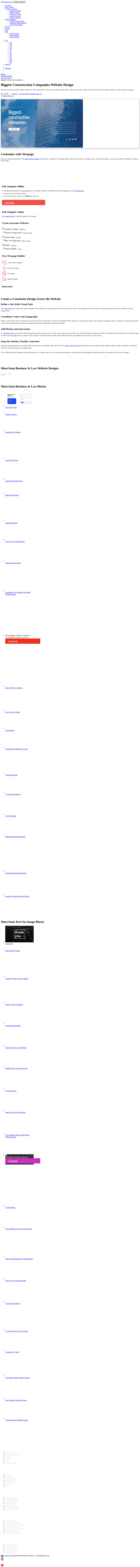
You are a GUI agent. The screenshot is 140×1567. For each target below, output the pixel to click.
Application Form (11, 523)
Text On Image (24, 94)
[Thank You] (19, 942)
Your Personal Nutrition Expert (16, 1400)
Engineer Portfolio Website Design (17, 896)
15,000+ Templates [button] (11, 9)
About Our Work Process (14, 481)
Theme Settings (8, 308)
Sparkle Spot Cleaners (13, 432)
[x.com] (2, 1563)
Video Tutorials (14, 33)
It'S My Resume (10, 816)
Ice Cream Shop (10, 1091)
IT (10, 50)
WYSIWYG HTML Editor (14, 1529)
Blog (6, 30)
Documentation (14, 35)
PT (11, 56)
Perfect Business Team (13, 563)
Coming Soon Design (12, 1303)
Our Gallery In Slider (12, 712)
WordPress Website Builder (18, 23)
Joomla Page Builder (16, 25)
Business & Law (36, 94)
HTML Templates (15, 18)
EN (11, 43)
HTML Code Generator (13, 1533)
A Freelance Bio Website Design (16, 1420)
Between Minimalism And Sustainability (19, 1259)
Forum (7, 1484)
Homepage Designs (12, 1550)
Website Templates (15, 11)
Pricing (7, 26)
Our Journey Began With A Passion (17, 1378)
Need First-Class (11, 407)
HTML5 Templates (12, 1507)
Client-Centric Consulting (14, 1005)
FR (11, 49)
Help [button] (6, 32)
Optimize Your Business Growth (16, 749)
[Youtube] (2, 1560)
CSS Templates (10, 1503)
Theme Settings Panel (71, 345)
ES (11, 52)
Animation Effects (9, 333)
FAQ (7, 1474)
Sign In (7, 64)
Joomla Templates (15, 16)
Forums (7, 28)
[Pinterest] (2, 1566)
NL (11, 47)
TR (11, 58)
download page (79, 191)
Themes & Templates (12, 1492)
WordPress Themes (15, 14)
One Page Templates (12, 1509)
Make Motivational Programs (15, 837)
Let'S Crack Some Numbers (15, 541)
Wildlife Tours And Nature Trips (16, 1068)
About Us (8, 1457)
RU (11, 60)
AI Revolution (10, 1207)
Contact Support (15, 37)
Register (8, 68)
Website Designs (15, 12)
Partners (8, 1459)
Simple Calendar (11, 414)
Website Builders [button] (10, 19)
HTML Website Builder (17, 21)
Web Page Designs (11, 1546)
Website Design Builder (31, 159)
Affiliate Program (11, 1480)
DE (11, 45)
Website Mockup (11, 1552)
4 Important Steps (11, 775)
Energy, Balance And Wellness (16, 1048)
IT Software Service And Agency (16, 1331)
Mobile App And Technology (15, 1112)
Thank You (9, 944)
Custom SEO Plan (11, 460)
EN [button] (6, 41)
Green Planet (9, 730)
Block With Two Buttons (14, 688)
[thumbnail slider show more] (2, 375)
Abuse (7, 1461)
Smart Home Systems (12, 951)
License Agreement (12, 1455)
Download (8, 5)
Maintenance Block (12, 495)
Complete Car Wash (12, 1352)
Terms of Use (10, 1451)
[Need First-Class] (19, 405)
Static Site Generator (12, 1531)
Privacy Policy (10, 1453)
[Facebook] (2, 1557)
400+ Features (9, 7)
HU (11, 62)
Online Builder (9, 216)
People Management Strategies (15, 873)
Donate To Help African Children (16, 979)
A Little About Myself (12, 794)
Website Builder (10, 1521)
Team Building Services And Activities (18, 1229)
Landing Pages (10, 1548)
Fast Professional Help (13, 1026)
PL (11, 54)
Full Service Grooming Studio (15, 1281)
